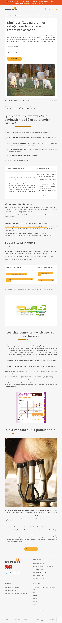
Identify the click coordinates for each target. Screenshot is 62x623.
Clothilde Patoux (24, 100)
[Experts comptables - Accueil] (9, 567)
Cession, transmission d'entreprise (43, 566)
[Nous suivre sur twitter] (14, 573)
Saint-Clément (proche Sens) (41, 613)
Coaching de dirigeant (39, 575)
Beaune (35, 595)
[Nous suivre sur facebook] (12, 52)
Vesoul (34, 607)
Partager (54, 100)
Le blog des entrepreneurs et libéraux (16, 593)
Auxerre (35, 592)
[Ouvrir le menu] (53, 9)
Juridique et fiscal (38, 569)
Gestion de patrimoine (39, 572)
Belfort (35, 598)
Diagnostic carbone (38, 578)
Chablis (35, 601)
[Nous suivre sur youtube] (16, 52)
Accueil (6, 15)
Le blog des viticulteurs (11, 590)
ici (45, 3)
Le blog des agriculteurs (12, 587)
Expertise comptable (39, 563)
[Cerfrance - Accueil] (11, 9)
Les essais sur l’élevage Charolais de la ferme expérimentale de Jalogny (26, 226)
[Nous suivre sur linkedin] (8, 52)
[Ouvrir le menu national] (57, 9)
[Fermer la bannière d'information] (56, 2)
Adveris (51, 621)
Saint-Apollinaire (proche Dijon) (42, 610)
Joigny (34, 604)
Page (11, 15)
